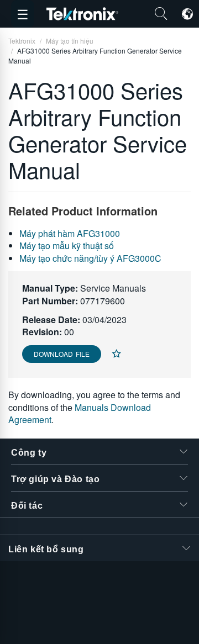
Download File (62, 353)
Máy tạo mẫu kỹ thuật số (66, 245)
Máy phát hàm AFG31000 (69, 233)
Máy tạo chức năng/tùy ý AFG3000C (90, 258)
